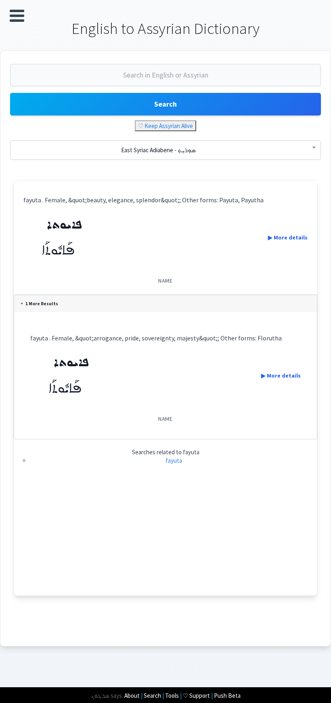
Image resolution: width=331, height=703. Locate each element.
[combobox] (165, 78)
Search (165, 104)
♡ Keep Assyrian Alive (165, 126)
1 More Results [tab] (41, 303)
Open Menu (17, 16)
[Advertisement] (166, 539)
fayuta (174, 460)
